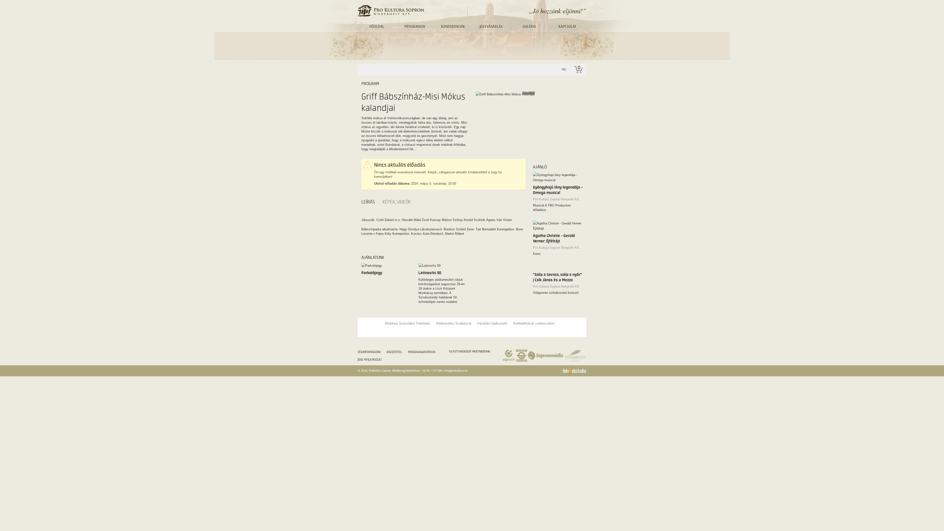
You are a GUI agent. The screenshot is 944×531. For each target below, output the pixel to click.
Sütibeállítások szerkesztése (533, 323)
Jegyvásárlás (491, 26)
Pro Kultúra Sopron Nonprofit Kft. (556, 199)
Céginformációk (369, 352)
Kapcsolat (567, 26)
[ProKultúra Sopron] (391, 10)
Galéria (529, 26)
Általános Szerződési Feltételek (407, 323)
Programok (414, 26)
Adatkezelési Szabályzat (453, 323)
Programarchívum (421, 352)
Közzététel (394, 352)
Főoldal (376, 26)
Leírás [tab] (368, 202)
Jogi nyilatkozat (370, 359)
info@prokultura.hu (456, 370)
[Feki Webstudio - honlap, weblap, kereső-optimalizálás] (574, 370)
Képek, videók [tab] (397, 202)
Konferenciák (453, 26)
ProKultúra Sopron (380, 370)
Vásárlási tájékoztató (492, 323)
